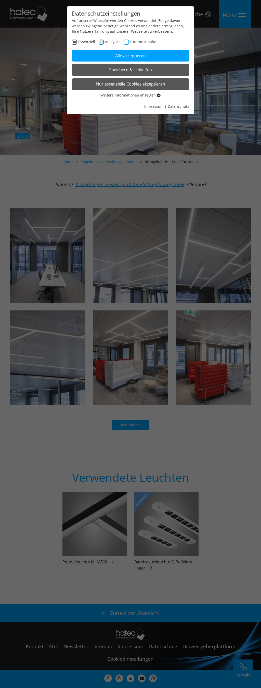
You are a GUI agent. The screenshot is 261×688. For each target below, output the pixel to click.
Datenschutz (178, 106)
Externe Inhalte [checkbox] (143, 41)
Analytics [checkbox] (112, 41)
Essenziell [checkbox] (86, 41)
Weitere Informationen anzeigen (128, 95)
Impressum (154, 106)
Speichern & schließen (130, 70)
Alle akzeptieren (130, 55)
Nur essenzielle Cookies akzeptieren (130, 84)
